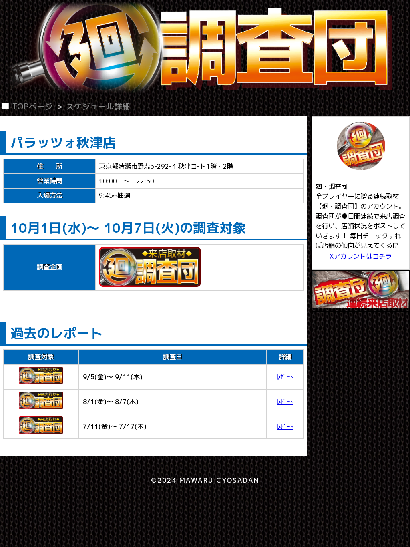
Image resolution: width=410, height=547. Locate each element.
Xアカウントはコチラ (361, 256)
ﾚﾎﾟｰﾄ (285, 376)
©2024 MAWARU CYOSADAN (205, 480)
